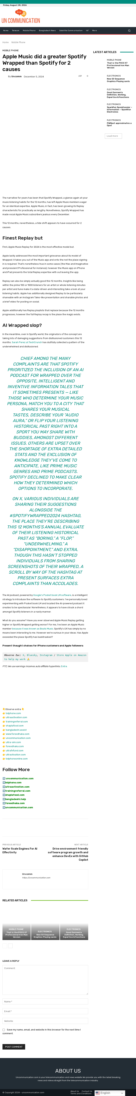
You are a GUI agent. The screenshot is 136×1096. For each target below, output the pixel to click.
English (105, 1092)
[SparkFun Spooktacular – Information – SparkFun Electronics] (99, 108)
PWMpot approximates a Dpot (119, 124)
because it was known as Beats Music (32, 628)
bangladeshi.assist (16, 730)
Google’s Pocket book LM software (52, 595)
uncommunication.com (18, 738)
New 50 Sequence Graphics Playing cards (45, 936)
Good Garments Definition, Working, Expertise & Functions (74, 934)
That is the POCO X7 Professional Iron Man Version (16, 934)
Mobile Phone (18, 42)
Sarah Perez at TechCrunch (27, 342)
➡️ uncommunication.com (17, 778)
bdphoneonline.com (17, 758)
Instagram (46, 655)
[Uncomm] (5, 76)
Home (5, 42)
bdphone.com (13, 713)
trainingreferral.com (17, 721)
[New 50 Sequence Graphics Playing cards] (45, 923)
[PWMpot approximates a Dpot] (99, 123)
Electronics (45, 932)
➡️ (3, 782)
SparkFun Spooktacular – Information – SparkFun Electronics (119, 109)
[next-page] (10, 946)
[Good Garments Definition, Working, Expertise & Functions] (74, 923)
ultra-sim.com (13, 742)
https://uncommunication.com (36, 878)
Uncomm (16, 76)
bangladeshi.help (15, 799)
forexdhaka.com (15, 746)
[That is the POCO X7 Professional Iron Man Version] (16, 923)
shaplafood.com (15, 725)
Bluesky (32, 655)
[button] (129, 30)
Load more (112, 135)
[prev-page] (4, 946)
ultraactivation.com (16, 717)
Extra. (64, 666)
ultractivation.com (16, 754)
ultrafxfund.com (14, 750)
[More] (120, 827)
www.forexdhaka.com (17, 734)
